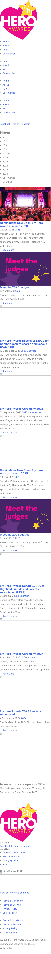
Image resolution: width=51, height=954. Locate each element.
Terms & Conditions (13, 900)
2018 (5, 145)
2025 (5, 169)
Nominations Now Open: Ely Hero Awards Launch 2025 (21, 472)
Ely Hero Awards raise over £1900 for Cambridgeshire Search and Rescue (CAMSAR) (24, 344)
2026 (5, 173)
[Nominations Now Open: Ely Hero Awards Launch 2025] (25, 451)
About (5, 45)
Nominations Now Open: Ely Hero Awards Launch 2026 (21, 224)
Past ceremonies (11, 856)
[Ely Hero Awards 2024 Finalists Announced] (25, 692)
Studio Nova (19, 948)
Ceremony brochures (13, 852)
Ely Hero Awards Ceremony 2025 (21, 408)
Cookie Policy (9, 912)
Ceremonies (8, 53)
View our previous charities (14, 892)
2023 (5, 161)
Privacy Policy (9, 908)
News (5, 49)
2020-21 (6, 153)
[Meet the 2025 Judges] (25, 516)
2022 (5, 157)
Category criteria (11, 860)
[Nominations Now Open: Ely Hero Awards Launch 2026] (25, 204)
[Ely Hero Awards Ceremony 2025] (25, 389)
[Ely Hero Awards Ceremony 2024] (25, 635)
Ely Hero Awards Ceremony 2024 (22, 653)
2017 (4, 141)
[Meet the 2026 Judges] (25, 268)
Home (5, 41)
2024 (5, 165)
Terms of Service (11, 904)
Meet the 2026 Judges (14, 287)
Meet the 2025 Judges (14, 534)
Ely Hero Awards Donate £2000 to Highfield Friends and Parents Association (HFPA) (22, 589)
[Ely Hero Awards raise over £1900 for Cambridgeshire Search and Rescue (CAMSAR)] (25, 321)
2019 (5, 149)
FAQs (5, 864)
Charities (7, 181)
